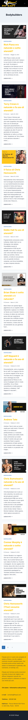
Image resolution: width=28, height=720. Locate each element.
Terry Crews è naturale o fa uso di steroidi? (14, 107)
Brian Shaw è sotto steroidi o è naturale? (14, 295)
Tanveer (7, 54)
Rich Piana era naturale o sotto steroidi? (12, 48)
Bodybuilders (8, 41)
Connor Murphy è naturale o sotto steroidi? (13, 545)
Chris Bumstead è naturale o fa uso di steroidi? (14, 482)
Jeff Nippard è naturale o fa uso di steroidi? (14, 359)
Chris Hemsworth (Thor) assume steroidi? (13, 607)
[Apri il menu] (24, 3)
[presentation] (14, 32)
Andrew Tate (10, 419)
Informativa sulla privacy (18, 687)
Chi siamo (5, 687)
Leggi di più (8, 78)
